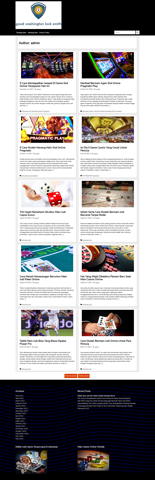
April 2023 (20, 398)
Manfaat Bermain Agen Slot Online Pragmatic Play (100, 84)
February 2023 (21, 403)
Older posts (83, 375)
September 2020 (22, 434)
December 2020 (22, 428)
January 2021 (20, 426)
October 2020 (21, 431)
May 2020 (19, 439)
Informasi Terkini (37, 111)
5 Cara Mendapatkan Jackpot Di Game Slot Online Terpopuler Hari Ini (44, 84)
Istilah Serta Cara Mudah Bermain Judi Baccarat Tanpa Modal (102, 213)
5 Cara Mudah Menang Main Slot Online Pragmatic (42, 149)
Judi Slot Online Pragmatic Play (104, 111)
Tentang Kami (21, 32)
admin (39, 89)
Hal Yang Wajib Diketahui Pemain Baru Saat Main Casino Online (105, 278)
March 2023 (20, 401)
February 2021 (21, 423)
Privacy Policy (44, 32)
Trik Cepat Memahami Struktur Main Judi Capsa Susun (43, 213)
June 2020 (19, 436)
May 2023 (19, 396)
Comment (46, 111)
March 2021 (20, 421)
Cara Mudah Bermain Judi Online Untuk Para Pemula (105, 342)
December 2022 (22, 408)
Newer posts (71, 375)
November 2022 (22, 411)
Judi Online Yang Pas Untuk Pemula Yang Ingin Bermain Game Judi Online (104, 401)
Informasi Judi (26, 111)
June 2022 (19, 416)
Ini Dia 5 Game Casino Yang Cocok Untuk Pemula (103, 149)
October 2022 (21, 413)
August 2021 (21, 418)
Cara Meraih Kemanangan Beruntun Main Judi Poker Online (43, 278)
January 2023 (20, 406)
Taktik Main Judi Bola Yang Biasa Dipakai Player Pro (43, 342)
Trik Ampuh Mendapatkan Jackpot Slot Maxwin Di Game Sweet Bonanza (104, 398)
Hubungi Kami (33, 32)
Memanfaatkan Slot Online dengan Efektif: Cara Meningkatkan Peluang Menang (106, 403)
